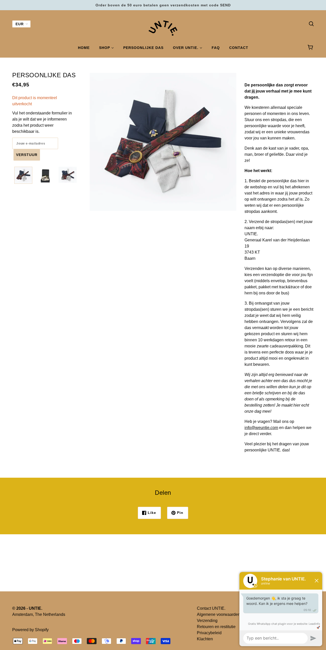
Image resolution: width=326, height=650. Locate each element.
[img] (311, 23)
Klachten (205, 639)
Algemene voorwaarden (218, 614)
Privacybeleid (209, 633)
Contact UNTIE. (211, 608)
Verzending (207, 620)
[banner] (163, 27)
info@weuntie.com (261, 427)
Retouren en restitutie (216, 627)
